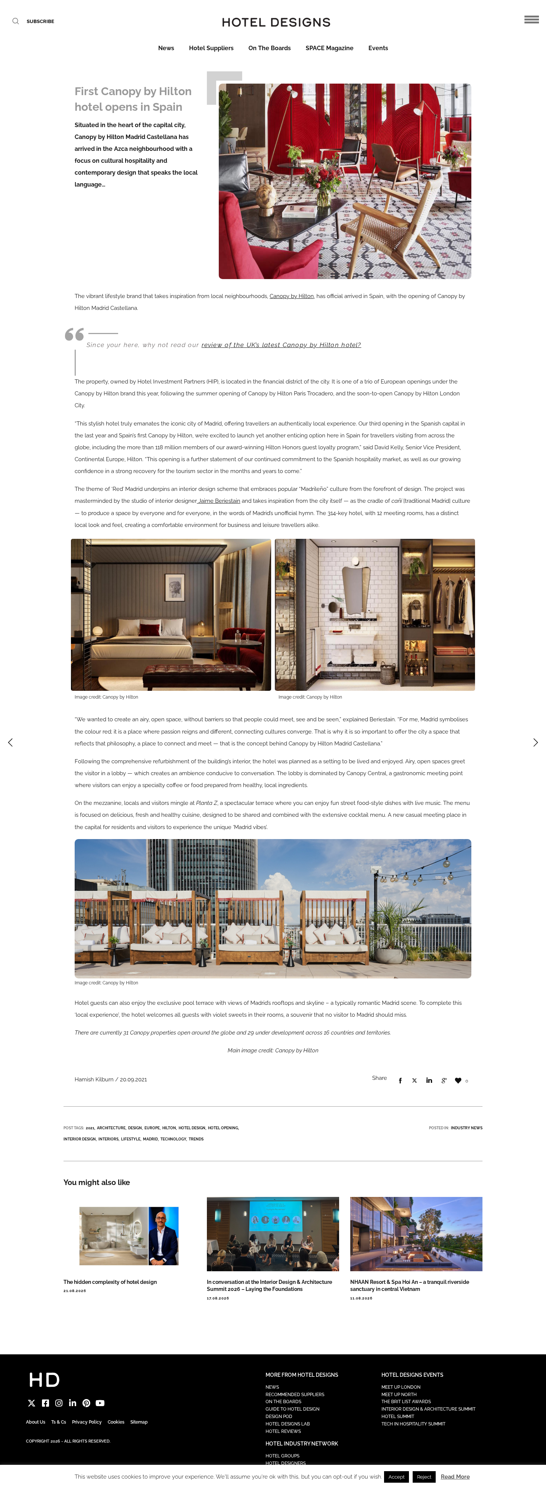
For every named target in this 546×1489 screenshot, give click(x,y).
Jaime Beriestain (218, 501)
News (166, 48)
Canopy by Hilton (292, 296)
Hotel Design (192, 1128)
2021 (90, 1128)
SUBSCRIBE (40, 21)
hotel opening (223, 1128)
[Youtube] (100, 1403)
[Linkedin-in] (72, 1403)
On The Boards (269, 48)
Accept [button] (396, 1477)
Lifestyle (130, 1139)
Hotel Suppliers (211, 48)
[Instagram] (59, 1403)
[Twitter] (32, 1403)
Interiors (108, 1139)
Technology (173, 1139)
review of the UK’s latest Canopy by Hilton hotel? (281, 345)
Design (135, 1128)
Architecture (111, 1128)
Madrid (150, 1139)
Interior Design (80, 1139)
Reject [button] (424, 1477)
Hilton (169, 1128)
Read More (455, 1476)
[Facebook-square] (45, 1403)
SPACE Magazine (330, 48)
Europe (152, 1128)
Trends (196, 1139)
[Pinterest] (86, 1403)
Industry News (466, 1128)
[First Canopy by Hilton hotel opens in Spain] (400, 1081)
